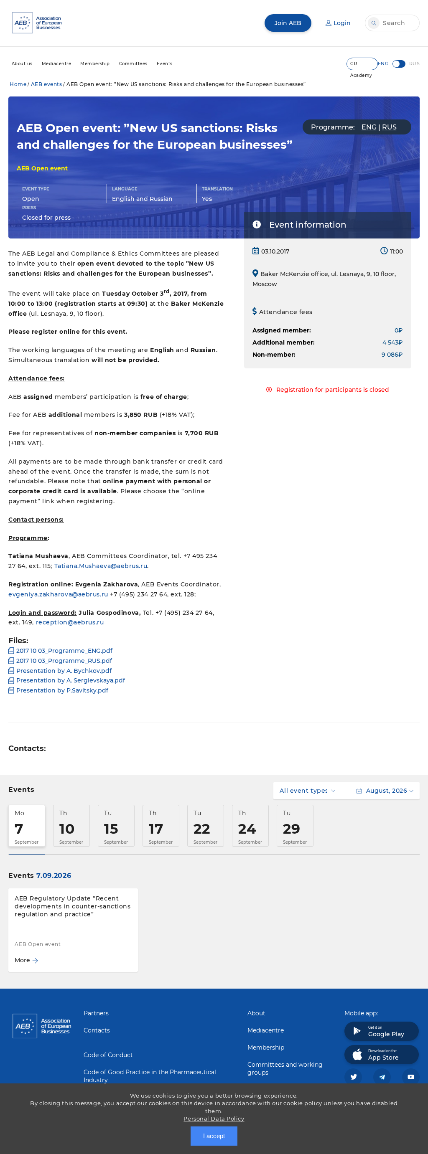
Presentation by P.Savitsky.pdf (62, 690)
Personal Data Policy (213, 1118)
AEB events (46, 84)
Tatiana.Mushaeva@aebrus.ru (101, 566)
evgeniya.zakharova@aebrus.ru (58, 594)
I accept (214, 1135)
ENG (369, 127)
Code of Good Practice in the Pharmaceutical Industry (150, 1076)
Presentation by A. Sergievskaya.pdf (70, 680)
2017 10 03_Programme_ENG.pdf (64, 650)
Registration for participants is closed (332, 389)
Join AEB (288, 23)
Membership (265, 1047)
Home (18, 84)
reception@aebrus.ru (70, 622)
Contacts (97, 1030)
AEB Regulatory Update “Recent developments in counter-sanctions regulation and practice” (72, 906)
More (22, 960)
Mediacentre (265, 1030)
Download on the (383, 1055)
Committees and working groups (285, 1068)
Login (342, 23)
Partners (96, 1013)
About (256, 1013)
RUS (389, 127)
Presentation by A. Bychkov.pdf (64, 671)
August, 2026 (386, 790)
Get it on (386, 1031)
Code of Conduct (108, 1055)
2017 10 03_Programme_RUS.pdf (64, 661)
